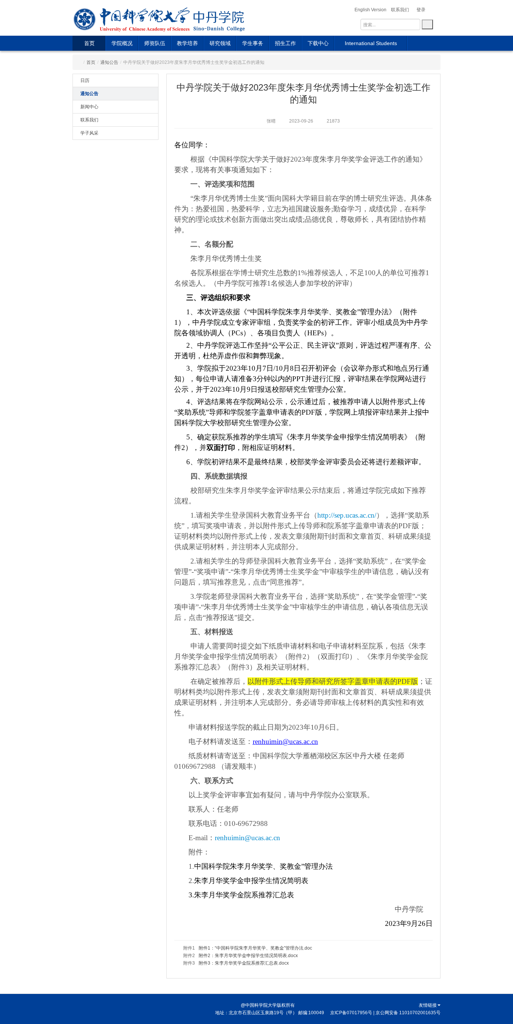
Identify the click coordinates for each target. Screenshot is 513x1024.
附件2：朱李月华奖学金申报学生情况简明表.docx (248, 955)
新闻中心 (89, 106)
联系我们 (89, 120)
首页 (89, 43)
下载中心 (318, 43)
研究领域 (220, 43)
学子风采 (89, 133)
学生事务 (252, 43)
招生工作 (285, 43)
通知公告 (109, 62)
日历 (84, 80)
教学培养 (187, 43)
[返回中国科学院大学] (132, 18)
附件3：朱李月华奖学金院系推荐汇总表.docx (244, 963)
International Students (371, 43)
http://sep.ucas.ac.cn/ (346, 515)
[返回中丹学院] (220, 18)
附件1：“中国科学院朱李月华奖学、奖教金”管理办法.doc (255, 948)
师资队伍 (154, 43)
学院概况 (122, 43)
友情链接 (428, 1005)
